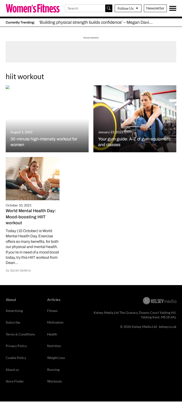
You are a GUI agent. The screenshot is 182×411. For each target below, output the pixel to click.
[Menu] (172, 8)
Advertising (14, 311)
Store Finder (15, 381)
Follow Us (126, 8)
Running (53, 370)
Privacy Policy (16, 346)
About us (12, 370)
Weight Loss (56, 358)
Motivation (55, 322)
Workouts (54, 381)
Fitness (52, 311)
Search (108, 8)
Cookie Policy (16, 358)
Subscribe (13, 322)
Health (52, 334)
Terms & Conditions (20, 334)
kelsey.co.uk (167, 327)
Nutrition (54, 346)
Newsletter (155, 8)
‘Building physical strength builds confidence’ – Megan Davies (96, 22)
